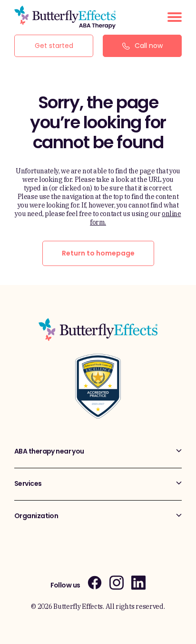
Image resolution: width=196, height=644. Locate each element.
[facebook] (95, 582)
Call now (149, 45)
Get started (54, 45)
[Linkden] (138, 582)
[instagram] (116, 582)
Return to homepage (98, 253)
